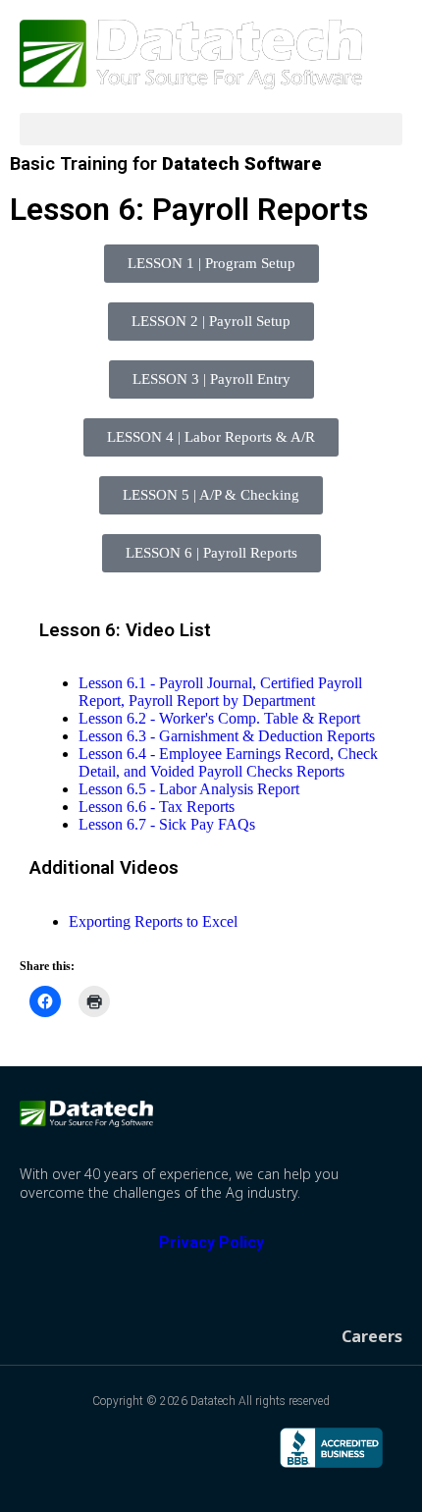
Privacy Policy (211, 1242)
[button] (211, 129)
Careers (372, 1336)
